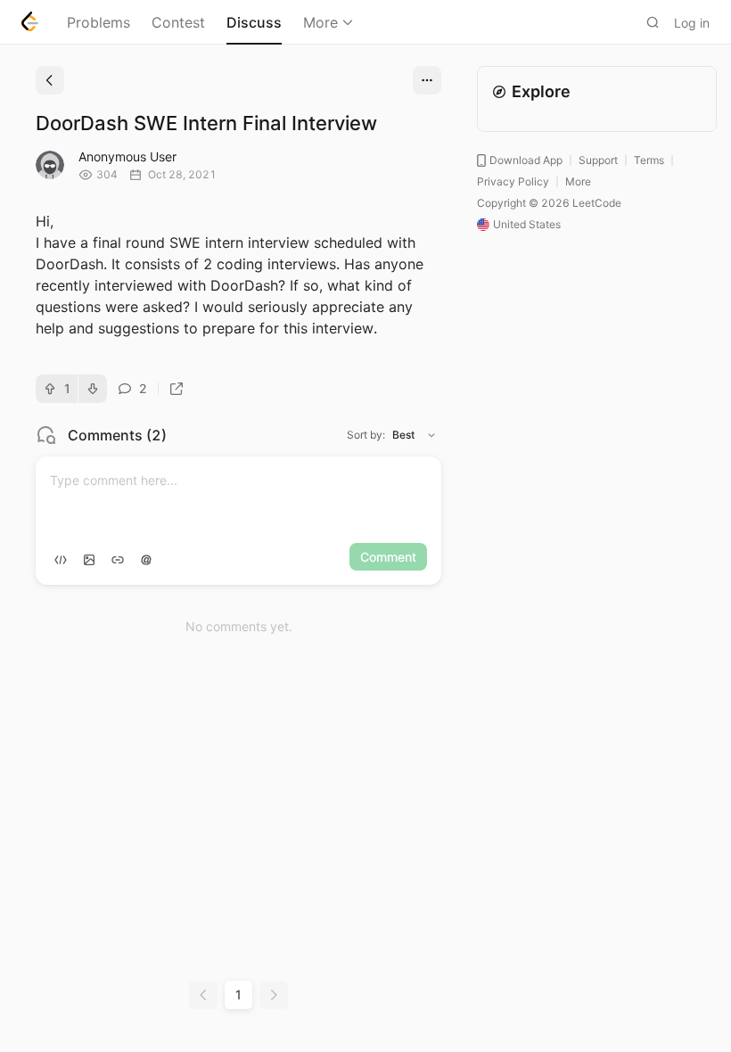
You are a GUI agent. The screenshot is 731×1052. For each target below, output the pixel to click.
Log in (692, 22)
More (320, 22)
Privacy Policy (513, 181)
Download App (526, 160)
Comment (388, 556)
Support (598, 160)
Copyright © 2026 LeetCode (549, 203)
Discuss (254, 22)
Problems (98, 22)
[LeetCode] (29, 21)
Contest (178, 22)
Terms (649, 160)
